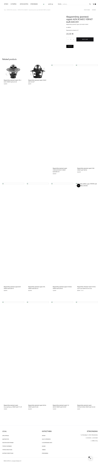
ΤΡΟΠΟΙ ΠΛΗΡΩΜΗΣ (7, 446)
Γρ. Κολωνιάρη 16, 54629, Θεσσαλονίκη (89, 435)
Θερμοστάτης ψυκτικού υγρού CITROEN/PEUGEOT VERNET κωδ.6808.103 (60, 170)
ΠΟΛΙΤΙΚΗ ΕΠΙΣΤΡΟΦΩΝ (7, 442)
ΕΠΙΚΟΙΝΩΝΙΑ (34, 4)
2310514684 (95, 437)
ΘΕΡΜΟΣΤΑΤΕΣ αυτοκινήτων (12, 9)
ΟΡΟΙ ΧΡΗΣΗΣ (5, 435)
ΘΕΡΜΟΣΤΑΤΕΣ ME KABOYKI (23, 9)
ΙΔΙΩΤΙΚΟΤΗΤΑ (5, 439)
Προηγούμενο (87, 9)
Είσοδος (59, 4)
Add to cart (85, 39)
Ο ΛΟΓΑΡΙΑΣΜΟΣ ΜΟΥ (47, 442)
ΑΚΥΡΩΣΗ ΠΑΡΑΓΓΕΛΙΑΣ (7, 453)
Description (70, 46)
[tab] (69, 46)
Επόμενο (94, 9)
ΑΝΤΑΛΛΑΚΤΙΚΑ (24, 4)
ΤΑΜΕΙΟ (44, 449)
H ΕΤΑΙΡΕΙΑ (13, 4)
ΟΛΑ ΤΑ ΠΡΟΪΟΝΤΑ (46, 439)
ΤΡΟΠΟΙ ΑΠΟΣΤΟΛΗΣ (7, 449)
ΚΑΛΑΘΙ (43, 446)
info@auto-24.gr (95, 440)
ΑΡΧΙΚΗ (6, 4)
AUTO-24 (8, 460)
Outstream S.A (18, 460)
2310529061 (88, 437)
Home (5, 9)
